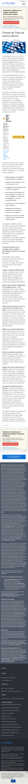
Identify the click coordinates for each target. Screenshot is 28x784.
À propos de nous (6, 698)
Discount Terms (16, 539)
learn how (12, 540)
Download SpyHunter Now (11, 22)
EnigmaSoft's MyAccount (10, 596)
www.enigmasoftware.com (13, 579)
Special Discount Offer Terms (9, 719)
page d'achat (15, 658)
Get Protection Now (17, 136)
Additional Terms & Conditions (9, 721)
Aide (3, 688)
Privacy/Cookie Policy (16, 27)
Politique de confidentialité (8, 713)
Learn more (16, 19)
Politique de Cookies (6, 716)
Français (16, 40)
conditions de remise (5, 658)
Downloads (11, 688)
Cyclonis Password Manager (8, 677)
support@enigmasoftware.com (7, 594)
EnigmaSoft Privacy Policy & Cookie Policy (12, 727)
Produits (4, 673)
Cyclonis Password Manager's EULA (10, 707)
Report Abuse (21, 698)
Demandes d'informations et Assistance (11, 691)
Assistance (5, 684)
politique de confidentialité (18, 657)
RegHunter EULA (15, 724)
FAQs (2, 512)
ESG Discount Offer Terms (8, 735)
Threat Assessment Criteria (20, 643)
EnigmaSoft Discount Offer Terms (10, 732)
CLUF (10, 657)
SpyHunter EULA (6, 724)
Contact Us (14, 698)
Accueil (4, 668)
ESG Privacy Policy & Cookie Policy (10, 730)
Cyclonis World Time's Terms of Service (11, 710)
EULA (8, 27)
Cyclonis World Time (6, 680)
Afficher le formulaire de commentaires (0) (14, 456)
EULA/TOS (18, 537)
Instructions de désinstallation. (7, 661)
